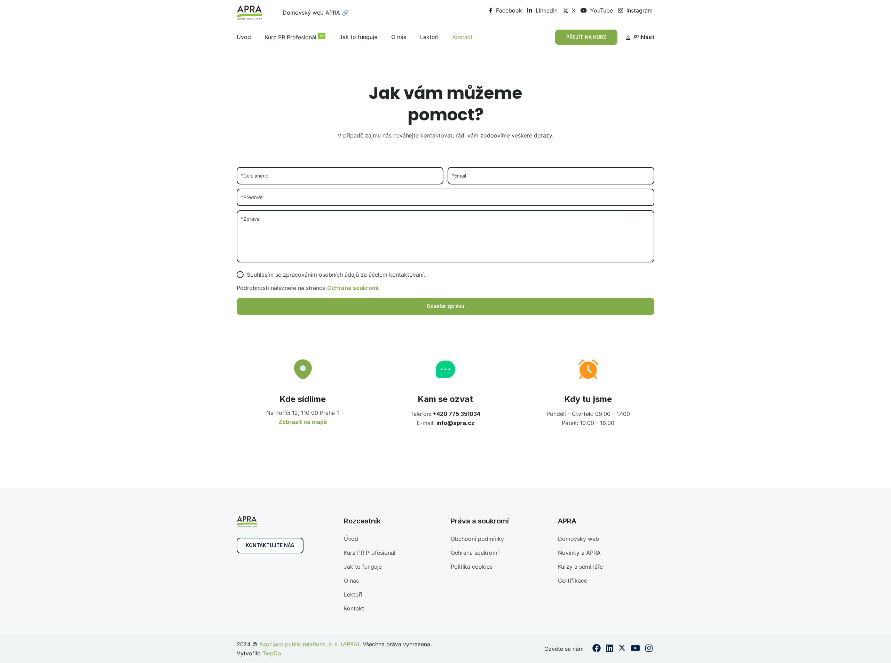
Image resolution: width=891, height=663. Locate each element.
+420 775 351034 (456, 413)
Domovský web (578, 538)
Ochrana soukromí (352, 287)
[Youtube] (635, 649)
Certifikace (572, 580)
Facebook (508, 10)
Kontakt (462, 36)
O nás (398, 36)
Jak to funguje (358, 36)
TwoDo (271, 653)
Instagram (639, 10)
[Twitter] (621, 649)
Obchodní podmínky (477, 538)
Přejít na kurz (586, 37)
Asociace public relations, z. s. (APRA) (309, 644)
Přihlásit (644, 37)
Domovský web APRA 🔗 (316, 12)
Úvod (244, 36)
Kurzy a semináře (580, 566)
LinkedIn (546, 10)
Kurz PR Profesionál (294, 37)
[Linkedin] (609, 649)
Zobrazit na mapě (302, 421)
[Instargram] (649, 649)
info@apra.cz (455, 422)
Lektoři (429, 36)
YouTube (601, 10)
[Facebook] (596, 649)
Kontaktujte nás (270, 545)
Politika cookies (471, 566)
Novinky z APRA (579, 552)
